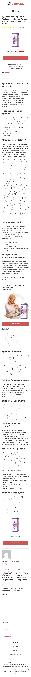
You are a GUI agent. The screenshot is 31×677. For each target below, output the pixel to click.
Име (3, 616)
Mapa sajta (15, 646)
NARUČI (15, 58)
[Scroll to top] (28, 674)
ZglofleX (5, 329)
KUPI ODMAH (15, 543)
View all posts (5, 564)
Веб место (5, 629)
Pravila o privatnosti (15, 659)
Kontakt (15, 650)
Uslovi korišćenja (15, 654)
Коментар (5, 594)
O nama (15, 642)
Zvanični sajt (15, 323)
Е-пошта (5, 622)
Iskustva (7, 72)
